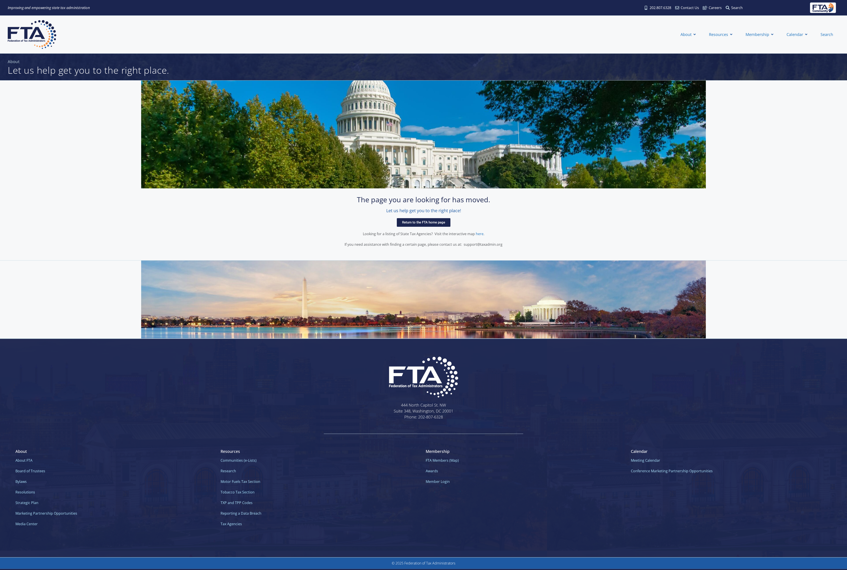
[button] (688, 34)
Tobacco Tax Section (238, 492)
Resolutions (25, 492)
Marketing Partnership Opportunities (46, 513)
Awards (432, 471)
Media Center (26, 523)
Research (228, 471)
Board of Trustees (30, 471)
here (479, 233)
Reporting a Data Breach (241, 513)
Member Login (438, 481)
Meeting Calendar (645, 460)
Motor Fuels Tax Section (240, 481)
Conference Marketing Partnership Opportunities (672, 471)
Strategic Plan (26, 502)
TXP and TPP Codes (237, 502)
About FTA (23, 460)
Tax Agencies (231, 523)
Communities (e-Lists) (239, 460)
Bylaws (21, 481)
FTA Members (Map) (442, 460)
